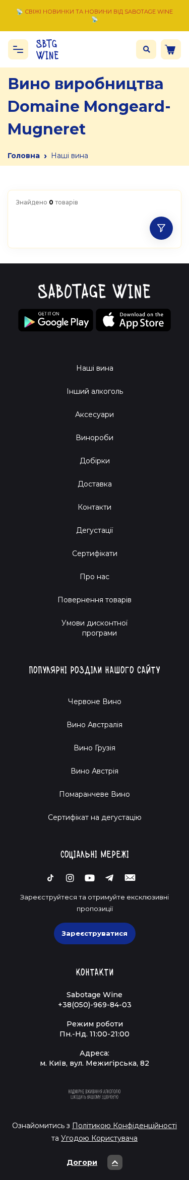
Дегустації (94, 530)
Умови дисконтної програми (94, 628)
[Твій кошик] (171, 49)
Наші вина (94, 368)
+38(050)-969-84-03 (95, 1004)
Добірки (95, 460)
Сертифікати (94, 553)
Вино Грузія (94, 747)
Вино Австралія (94, 724)
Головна (24, 155)
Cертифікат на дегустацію (95, 817)
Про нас (94, 576)
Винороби (94, 437)
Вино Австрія (94, 771)
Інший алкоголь (95, 391)
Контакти (94, 507)
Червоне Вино (94, 701)
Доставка (95, 484)
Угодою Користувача (99, 1138)
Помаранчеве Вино (94, 794)
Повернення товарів (94, 599)
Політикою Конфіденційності (124, 1125)
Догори (82, 1162)
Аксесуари (94, 414)
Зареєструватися (95, 933)
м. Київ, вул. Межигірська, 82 (94, 1063)
